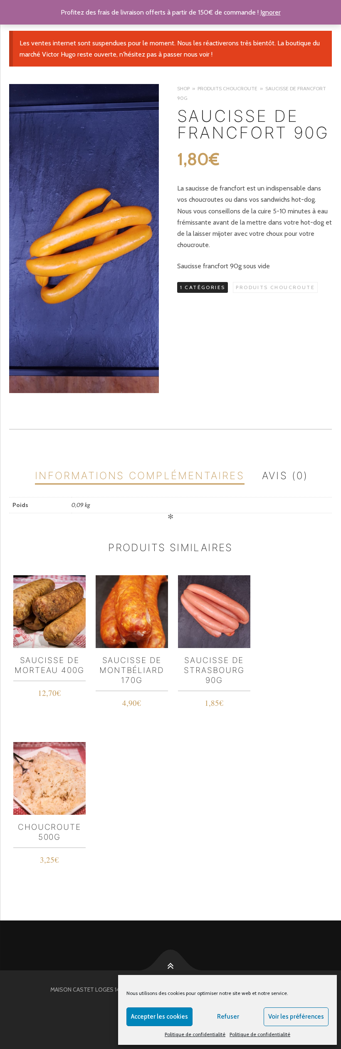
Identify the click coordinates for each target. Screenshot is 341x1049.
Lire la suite (50, 691)
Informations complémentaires (140, 476)
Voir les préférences (296, 1016)
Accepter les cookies (159, 1016)
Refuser (228, 1016)
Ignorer (270, 12)
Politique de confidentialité (195, 1034)
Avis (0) (285, 476)
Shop (183, 88)
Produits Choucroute (227, 88)
